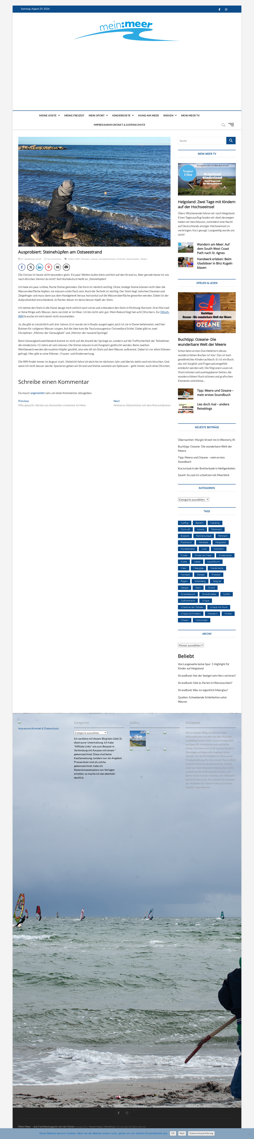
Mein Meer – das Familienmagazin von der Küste (46, 1126)
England (185, 535)
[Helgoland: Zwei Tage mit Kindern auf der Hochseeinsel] (207, 179)
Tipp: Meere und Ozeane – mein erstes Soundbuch (215, 392)
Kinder (184, 555)
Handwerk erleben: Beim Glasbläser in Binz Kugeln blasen (214, 263)
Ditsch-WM (74, 259)
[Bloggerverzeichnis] (19, 722)
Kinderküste (121, 115)
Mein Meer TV (190, 115)
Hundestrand (187, 548)
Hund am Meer (148, 115)
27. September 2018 (30, 259)
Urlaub (205, 600)
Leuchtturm (214, 561)
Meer (184, 568)
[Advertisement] (127, 71)
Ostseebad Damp (107, 259)
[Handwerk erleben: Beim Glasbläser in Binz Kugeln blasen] (185, 262)
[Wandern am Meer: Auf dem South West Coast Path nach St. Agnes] (185, 247)
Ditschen (85, 259)
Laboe (197, 561)
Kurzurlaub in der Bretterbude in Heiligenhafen (206, 468)
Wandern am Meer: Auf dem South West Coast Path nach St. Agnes (213, 248)
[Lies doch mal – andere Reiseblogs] (185, 407)
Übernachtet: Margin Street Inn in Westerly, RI (206, 439)
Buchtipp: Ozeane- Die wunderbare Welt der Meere (202, 342)
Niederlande (216, 568)
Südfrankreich (188, 600)
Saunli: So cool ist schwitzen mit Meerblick (203, 475)
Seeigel (184, 587)
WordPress (109, 1126)
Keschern (219, 548)
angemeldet (37, 393)
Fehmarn (222, 535)
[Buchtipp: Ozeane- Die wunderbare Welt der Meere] (207, 312)
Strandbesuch (188, 594)
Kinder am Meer (203, 555)
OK (173, 1133)
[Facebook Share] (21, 267)
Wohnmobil (202, 620)
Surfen (226, 594)
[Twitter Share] (30, 267)
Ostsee (94, 259)
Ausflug (185, 522)
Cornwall (185, 529)
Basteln (199, 522)
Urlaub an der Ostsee (192, 607)
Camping (215, 522)
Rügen (184, 581)
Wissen (168, 115)
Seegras (217, 581)
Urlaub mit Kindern (191, 613)
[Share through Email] (57, 267)
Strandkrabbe (209, 594)
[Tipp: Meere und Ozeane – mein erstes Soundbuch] (185, 393)
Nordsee (185, 574)
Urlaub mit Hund (218, 607)
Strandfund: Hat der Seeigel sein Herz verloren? (207, 675)
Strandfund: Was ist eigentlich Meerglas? (203, 690)
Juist (204, 548)
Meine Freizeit (74, 115)
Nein (182, 1133)
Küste (184, 561)
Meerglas (198, 568)
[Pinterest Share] (48, 267)
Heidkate (203, 542)
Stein (198, 587)
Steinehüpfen (132, 259)
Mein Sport (97, 115)
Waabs (144, 259)
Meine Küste (48, 115)
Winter (228, 613)
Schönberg (200, 581)
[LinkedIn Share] (39, 267)
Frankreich (186, 542)
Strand (211, 587)
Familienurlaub (203, 535)
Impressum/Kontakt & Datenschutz (119, 124)
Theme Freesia (96, 1126)
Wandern (212, 613)
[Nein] (249, 1133)
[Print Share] (66, 267)
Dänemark (216, 529)
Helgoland (220, 542)
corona (200, 529)
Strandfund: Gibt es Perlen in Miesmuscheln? (205, 682)
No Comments (53, 259)
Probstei (121, 259)
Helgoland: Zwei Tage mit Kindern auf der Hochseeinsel (206, 204)
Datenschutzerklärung (201, 1133)
